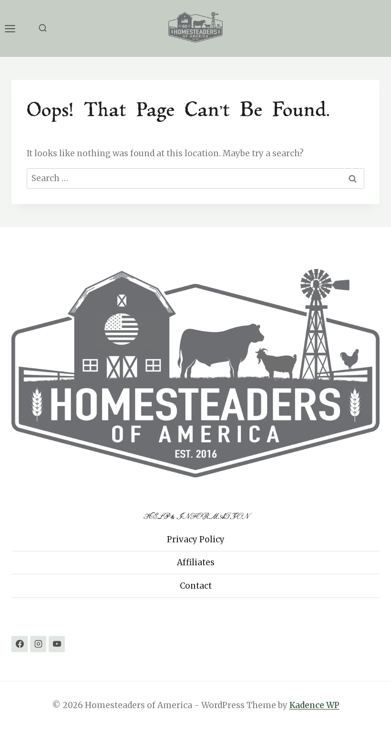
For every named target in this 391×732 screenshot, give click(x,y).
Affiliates (196, 562)
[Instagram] (38, 644)
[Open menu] (15, 28)
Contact (196, 586)
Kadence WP (314, 705)
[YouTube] (57, 644)
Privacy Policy (196, 539)
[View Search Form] (42, 28)
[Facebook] (19, 644)
